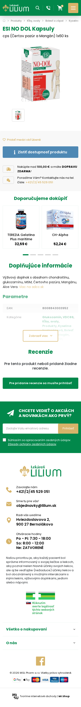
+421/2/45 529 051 (39, 182)
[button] (37, 8)
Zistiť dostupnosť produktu (42, 152)
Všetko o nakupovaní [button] (26, 629)
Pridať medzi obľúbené (24, 140)
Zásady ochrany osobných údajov (32, 444)
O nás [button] (11, 643)
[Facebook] (40, 661)
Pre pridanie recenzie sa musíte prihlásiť (40, 383)
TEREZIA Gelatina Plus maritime (21, 237)
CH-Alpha (60, 235)
